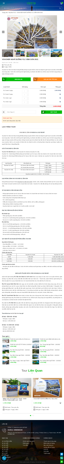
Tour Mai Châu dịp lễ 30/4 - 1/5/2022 (20, 350)
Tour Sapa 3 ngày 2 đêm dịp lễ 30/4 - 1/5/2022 (22, 360)
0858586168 (18, 430)
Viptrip (43, 462)
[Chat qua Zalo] (61, 454)
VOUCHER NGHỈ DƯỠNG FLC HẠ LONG (46, 398)
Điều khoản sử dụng (49, 443)
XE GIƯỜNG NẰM (7, 441)
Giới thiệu (46, 451)
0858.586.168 (18, 79)
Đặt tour (53, 112)
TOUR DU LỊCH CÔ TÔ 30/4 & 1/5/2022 (21, 344)
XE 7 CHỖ (5, 451)
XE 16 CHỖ (5, 449)
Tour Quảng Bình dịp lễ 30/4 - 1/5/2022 (50, 360)
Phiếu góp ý (26, 443)
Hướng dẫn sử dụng (49, 447)
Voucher (4, 152)
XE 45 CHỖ (5, 443)
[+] (28, 90)
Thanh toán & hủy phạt (50, 441)
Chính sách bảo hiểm (28, 441)
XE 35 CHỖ (5, 445)
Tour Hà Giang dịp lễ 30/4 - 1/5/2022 (50, 350)
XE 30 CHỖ (5, 447)
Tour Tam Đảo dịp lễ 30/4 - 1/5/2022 (49, 355)
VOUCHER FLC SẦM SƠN (25, 132)
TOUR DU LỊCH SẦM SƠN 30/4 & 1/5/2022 (51, 339)
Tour (32, 370)
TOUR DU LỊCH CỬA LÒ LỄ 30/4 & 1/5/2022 (22, 339)
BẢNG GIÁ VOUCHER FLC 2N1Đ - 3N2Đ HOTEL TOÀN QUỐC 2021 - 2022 (14, 399)
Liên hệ (46, 449)
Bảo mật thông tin (48, 445)
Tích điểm (25, 445)
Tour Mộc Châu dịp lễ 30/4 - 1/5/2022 (20, 355)
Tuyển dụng (47, 453)
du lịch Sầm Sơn (15, 313)
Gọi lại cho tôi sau (50, 79)
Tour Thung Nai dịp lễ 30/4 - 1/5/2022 (50, 344)
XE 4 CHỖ (5, 453)
